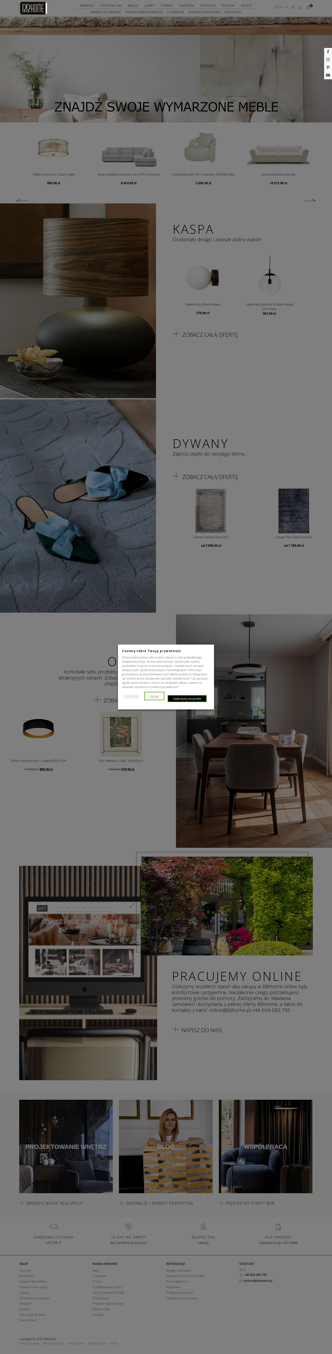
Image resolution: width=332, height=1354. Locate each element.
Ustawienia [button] (131, 696)
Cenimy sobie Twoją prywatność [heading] (151, 651)
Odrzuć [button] (154, 696)
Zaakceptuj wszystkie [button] (187, 698)
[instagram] (328, 60)
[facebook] (328, 52)
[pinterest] (328, 68)
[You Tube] (328, 75)
